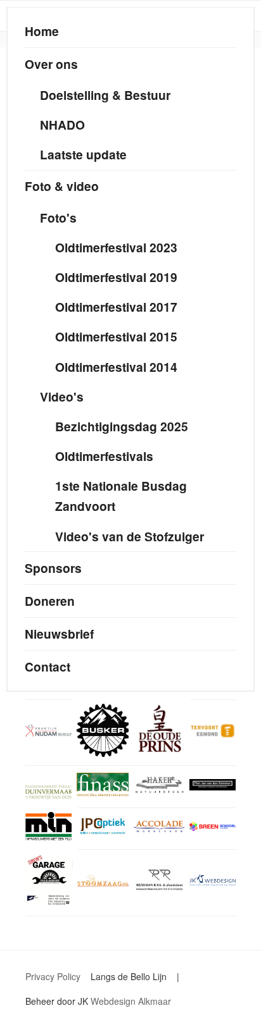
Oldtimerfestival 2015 (116, 336)
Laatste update (83, 154)
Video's (62, 396)
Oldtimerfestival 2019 (116, 277)
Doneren (50, 601)
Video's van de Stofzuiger (129, 536)
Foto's (58, 217)
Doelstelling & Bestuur (105, 95)
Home (42, 31)
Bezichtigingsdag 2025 (121, 426)
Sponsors (53, 568)
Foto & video (62, 186)
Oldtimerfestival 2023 (116, 247)
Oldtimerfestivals (104, 456)
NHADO (62, 124)
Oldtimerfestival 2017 (116, 307)
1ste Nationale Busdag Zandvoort (121, 496)
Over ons (51, 64)
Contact (47, 666)
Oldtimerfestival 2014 (116, 367)
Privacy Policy (52, 976)
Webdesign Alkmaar (131, 1001)
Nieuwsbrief (59, 633)
